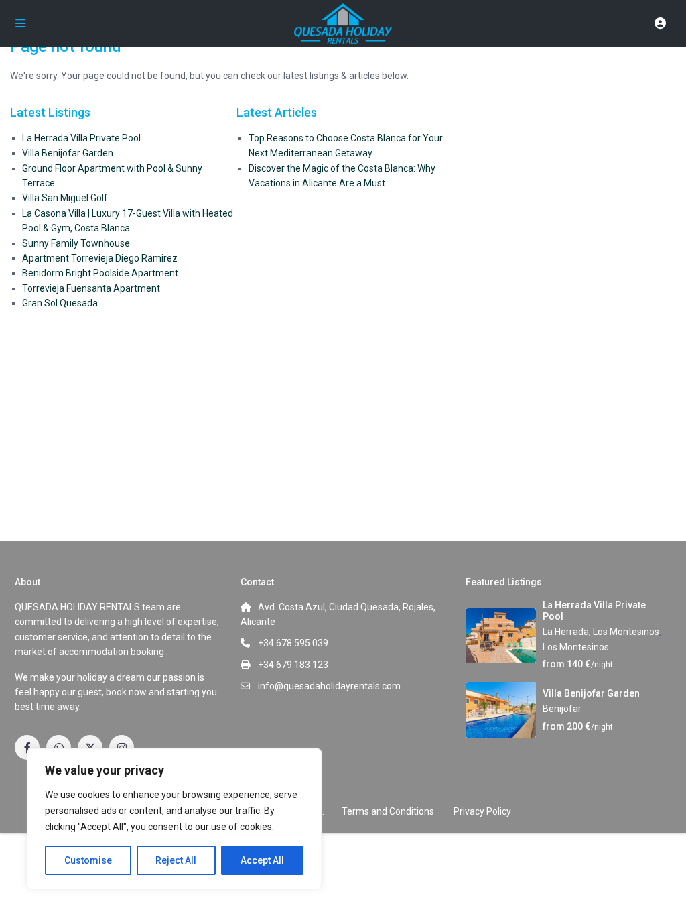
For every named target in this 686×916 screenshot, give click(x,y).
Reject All (175, 860)
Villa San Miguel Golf (65, 197)
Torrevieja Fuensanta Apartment (91, 288)
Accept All (262, 860)
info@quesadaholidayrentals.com (329, 686)
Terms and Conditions (388, 811)
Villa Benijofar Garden (67, 153)
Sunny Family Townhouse (76, 243)
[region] (174, 818)
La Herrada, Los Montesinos (601, 631)
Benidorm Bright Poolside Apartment (100, 273)
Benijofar (562, 708)
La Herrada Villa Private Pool (81, 138)
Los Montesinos (576, 647)
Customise (88, 860)
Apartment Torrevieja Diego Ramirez (100, 258)
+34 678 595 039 (293, 643)
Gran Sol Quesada (60, 303)
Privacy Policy (482, 811)
